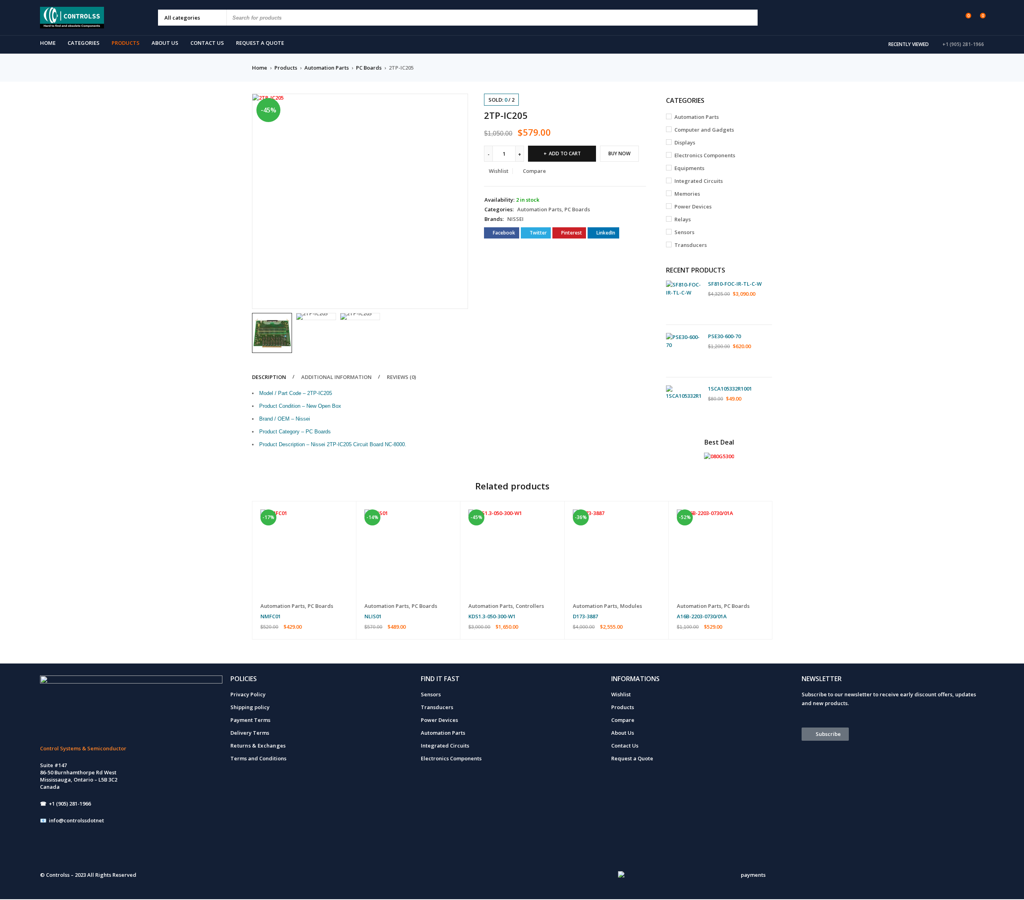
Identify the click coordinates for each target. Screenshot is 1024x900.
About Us (622, 732)
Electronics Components (704, 155)
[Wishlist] (964, 17)
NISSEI (515, 218)
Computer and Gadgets (704, 129)
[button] (458, 104)
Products (285, 67)
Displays (684, 142)
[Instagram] (71, 852)
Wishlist (621, 694)
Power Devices (693, 206)
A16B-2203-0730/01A (702, 616)
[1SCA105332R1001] (684, 403)
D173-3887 (585, 616)
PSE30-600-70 (724, 336)
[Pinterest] (135, 852)
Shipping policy (250, 707)
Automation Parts (326, 67)
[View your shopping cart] (978, 17)
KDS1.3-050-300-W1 (492, 616)
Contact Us (624, 745)
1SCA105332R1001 (730, 388)
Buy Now (619, 153)
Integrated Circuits (698, 180)
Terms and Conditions (258, 758)
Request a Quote (632, 758)
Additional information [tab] (336, 377)
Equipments (689, 168)
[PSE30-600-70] (684, 351)
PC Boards (369, 67)
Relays (682, 219)
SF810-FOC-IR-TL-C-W (735, 283)
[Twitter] (92, 852)
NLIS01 (373, 616)
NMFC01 (270, 616)
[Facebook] (50, 852)
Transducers (690, 245)
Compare (622, 720)
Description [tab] (269, 377)
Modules (631, 605)
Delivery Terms (249, 732)
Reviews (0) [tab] (401, 377)
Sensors (684, 232)
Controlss (58, 874)
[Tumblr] (114, 852)
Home (259, 67)
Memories (687, 193)
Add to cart (565, 153)
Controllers (530, 605)
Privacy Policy (248, 694)
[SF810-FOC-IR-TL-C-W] (684, 299)
